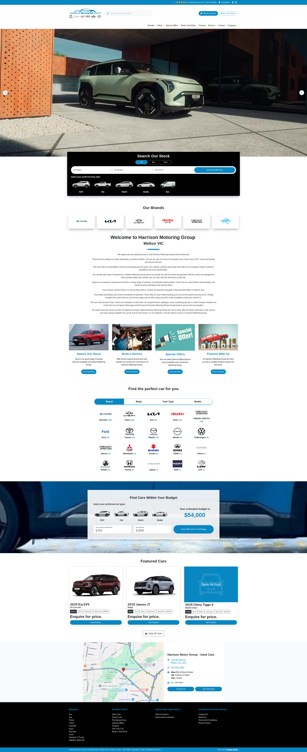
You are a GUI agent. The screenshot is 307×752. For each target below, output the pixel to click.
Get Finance (96, 622)
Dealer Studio (232, 750)
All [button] (141, 162)
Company (231, 25)
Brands (151, 25)
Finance (202, 25)
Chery (71, 720)
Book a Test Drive (188, 25)
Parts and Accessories (164, 717)
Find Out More (89, 372)
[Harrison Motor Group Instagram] (236, 2)
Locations (225, 2)
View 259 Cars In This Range (193, 529)
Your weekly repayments (103, 527)
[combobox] (129, 13)
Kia (70, 714)
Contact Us (181, 689)
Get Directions (209, 689)
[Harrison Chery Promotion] (153, 93)
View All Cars (155, 633)
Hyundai (72, 726)
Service (211, 25)
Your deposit (140, 527)
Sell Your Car (118, 729)
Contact (221, 25)
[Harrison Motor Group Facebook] (233, 2)
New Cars (116, 714)
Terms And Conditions (207, 720)
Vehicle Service (162, 714)
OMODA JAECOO (76, 740)
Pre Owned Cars (119, 720)
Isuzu (71, 729)
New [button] (153, 162)
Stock (159, 25)
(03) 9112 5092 (177, 667)
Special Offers (172, 25)
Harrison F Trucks (76, 737)
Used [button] (165, 162)
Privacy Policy (204, 723)
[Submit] (108, 13)
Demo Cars (117, 717)
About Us (202, 717)
